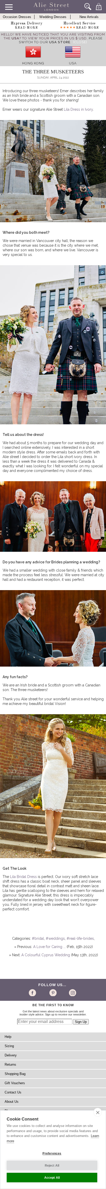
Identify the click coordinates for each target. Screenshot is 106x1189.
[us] (73, 59)
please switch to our (61, 40)
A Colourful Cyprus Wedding (45, 955)
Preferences (51, 1153)
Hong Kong (33, 63)
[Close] (80, 42)
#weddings (55, 938)
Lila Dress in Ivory (78, 109)
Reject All (52, 1165)
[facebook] (33, 992)
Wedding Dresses (52, 17)
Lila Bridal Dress (23, 877)
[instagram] (72, 992)
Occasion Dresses (17, 17)
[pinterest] (52, 992)
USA (73, 63)
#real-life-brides (80, 938)
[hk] (33, 59)
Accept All (52, 1177)
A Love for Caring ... (49, 947)
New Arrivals (89, 17)
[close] (97, 1112)
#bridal (38, 938)
